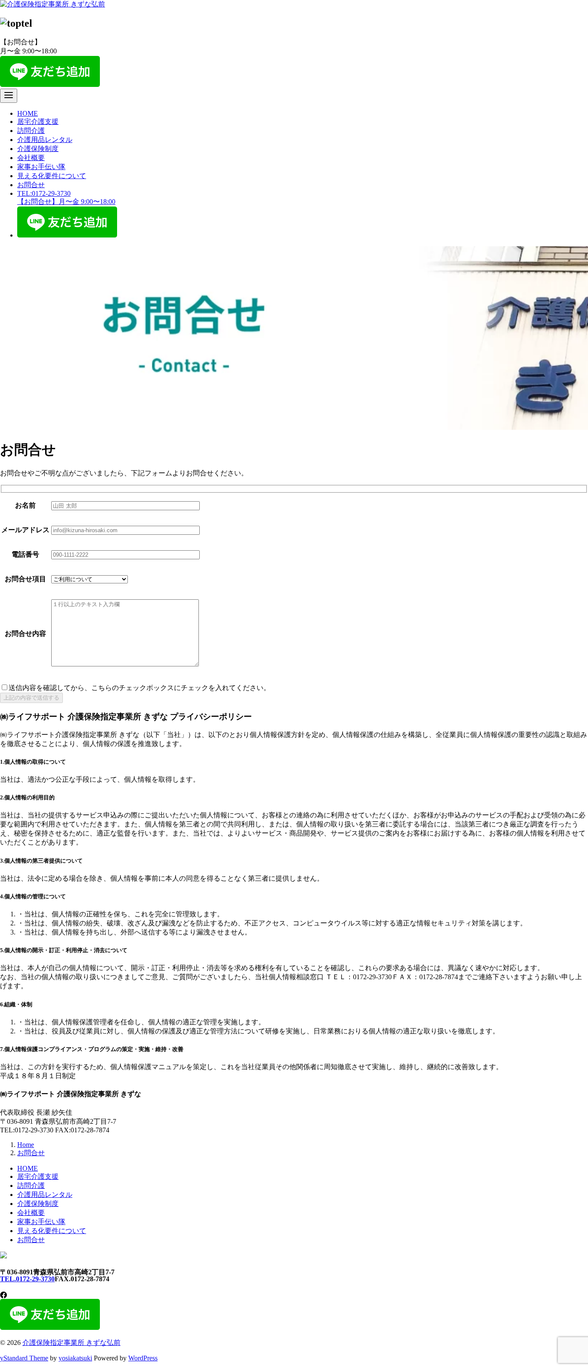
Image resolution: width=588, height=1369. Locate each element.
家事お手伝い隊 (41, 166)
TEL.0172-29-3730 (27, 1279)
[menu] (8, 96)
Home (25, 1144)
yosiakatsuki (75, 1358)
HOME (27, 113)
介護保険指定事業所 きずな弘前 (71, 1342)
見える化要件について (51, 175)
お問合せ (31, 184)
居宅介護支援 (38, 121)
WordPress (143, 1358)
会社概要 (31, 157)
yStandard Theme (24, 1358)
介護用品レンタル (44, 139)
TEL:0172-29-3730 (66, 197)
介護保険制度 (38, 148)
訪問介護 (31, 130)
